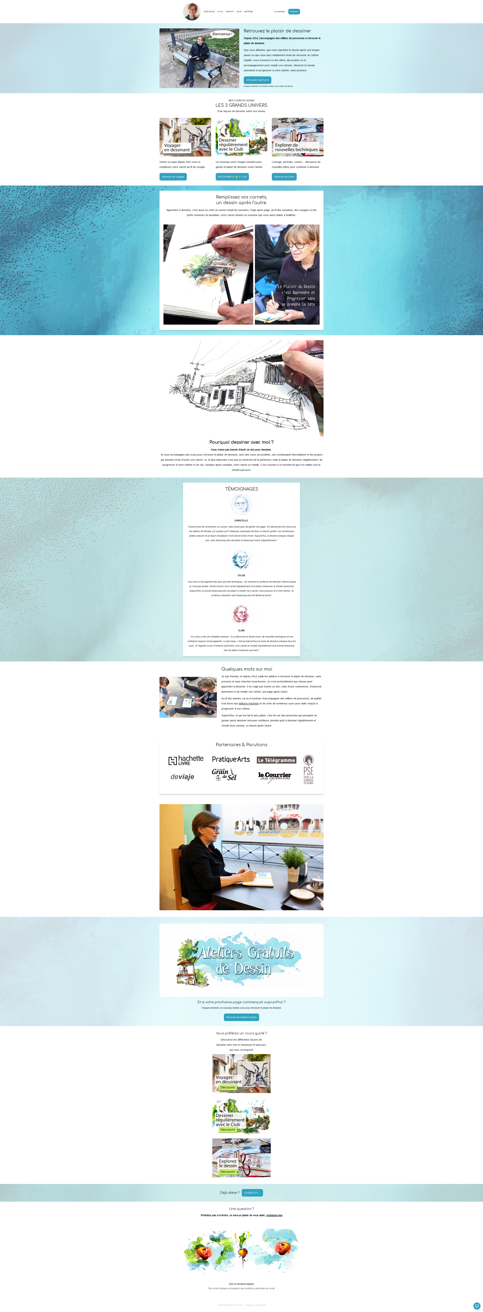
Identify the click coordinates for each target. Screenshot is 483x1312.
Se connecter (279, 12)
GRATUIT (230, 12)
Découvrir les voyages (173, 176)
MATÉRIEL (249, 12)
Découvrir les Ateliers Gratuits (241, 1017)
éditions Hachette (249, 703)
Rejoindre (294, 12)
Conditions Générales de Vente (229, 1305)
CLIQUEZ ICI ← (252, 1193)
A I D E (220, 12)
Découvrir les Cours (284, 176)
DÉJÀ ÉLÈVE (209, 12)
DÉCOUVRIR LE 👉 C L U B (232, 176)
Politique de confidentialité (255, 1305)
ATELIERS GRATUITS (257, 80)
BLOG (239, 12)
